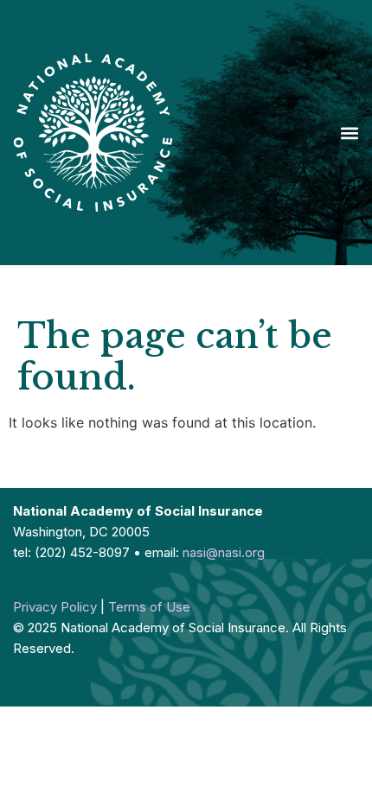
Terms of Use (149, 607)
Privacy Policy (55, 607)
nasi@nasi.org (224, 552)
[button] (349, 132)
